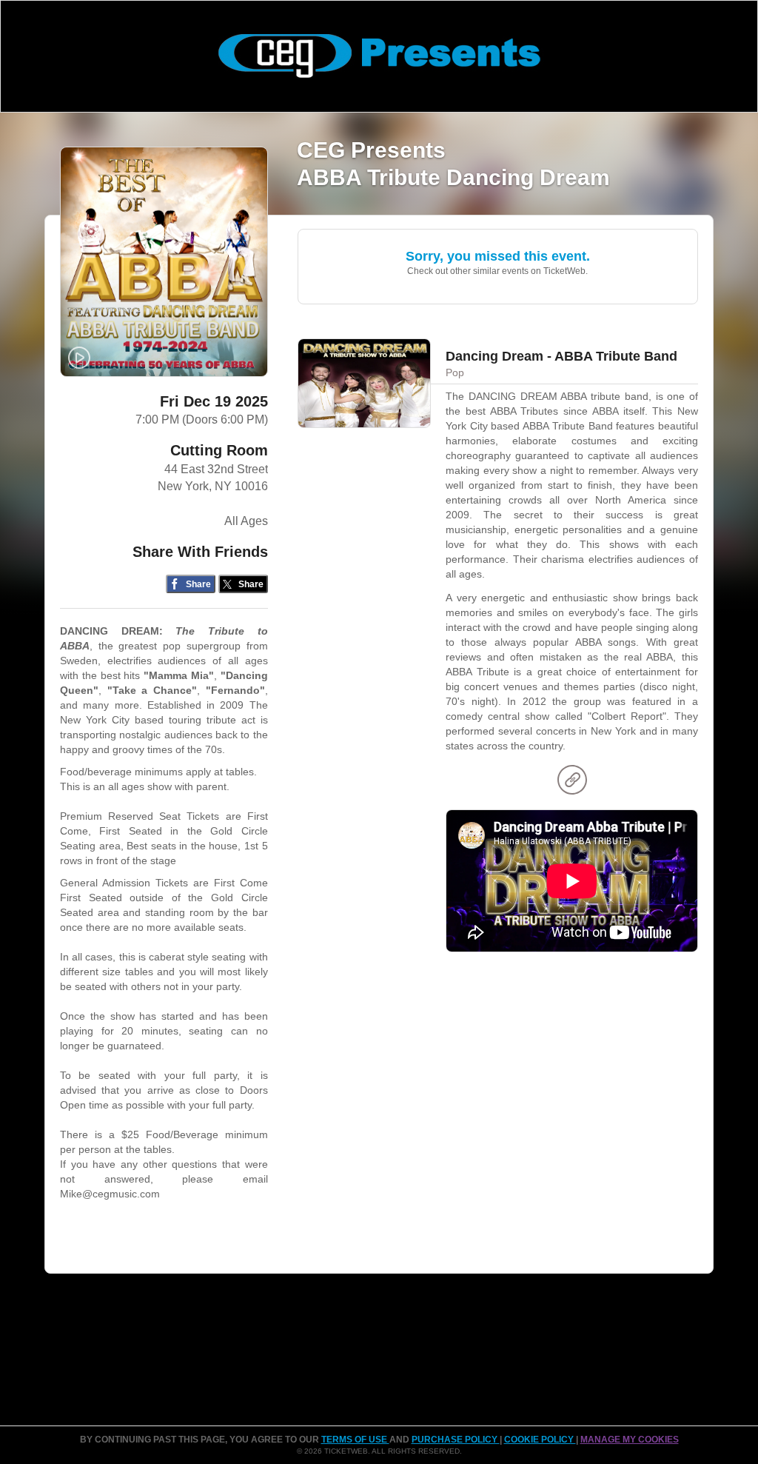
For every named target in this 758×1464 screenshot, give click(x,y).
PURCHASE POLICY (456, 1439)
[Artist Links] (572, 783)
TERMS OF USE (355, 1439)
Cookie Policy (540, 1439)
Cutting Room (219, 450)
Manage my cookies (629, 1439)
